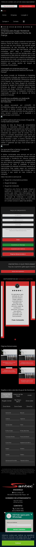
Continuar (18, 543)
